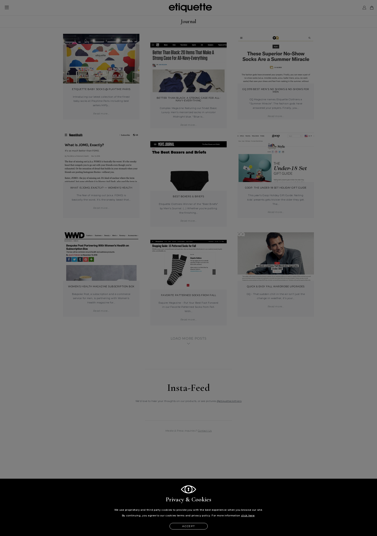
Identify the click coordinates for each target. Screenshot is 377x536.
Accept (188, 526)
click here (248, 515)
